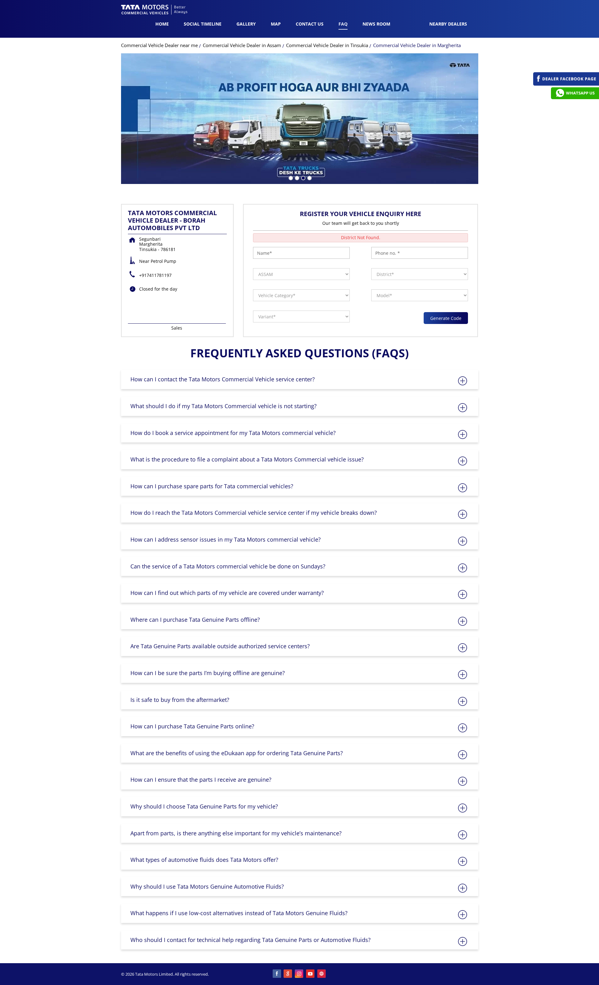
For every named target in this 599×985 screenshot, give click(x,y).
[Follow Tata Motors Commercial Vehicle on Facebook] (277, 974)
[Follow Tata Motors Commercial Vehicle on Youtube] (310, 974)
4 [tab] (308, 177)
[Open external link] (566, 84)
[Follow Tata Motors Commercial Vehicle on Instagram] (299, 974)
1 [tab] (290, 177)
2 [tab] (296, 177)
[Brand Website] (322, 974)
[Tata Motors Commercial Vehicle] (154, 10)
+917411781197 (155, 275)
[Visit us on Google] (288, 974)
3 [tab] (302, 177)
